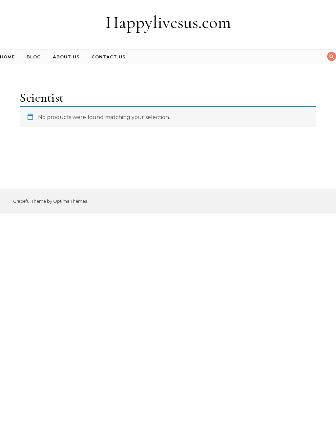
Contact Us (109, 56)
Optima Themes (70, 201)
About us (66, 56)
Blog (34, 56)
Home (7, 56)
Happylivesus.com (168, 22)
